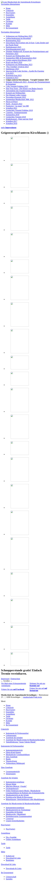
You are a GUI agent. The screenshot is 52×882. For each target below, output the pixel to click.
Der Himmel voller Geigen (16, 95)
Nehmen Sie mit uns (37, 684)
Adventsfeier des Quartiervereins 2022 (20, 91)
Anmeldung (10, 17)
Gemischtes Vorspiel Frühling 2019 (19, 110)
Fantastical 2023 (12, 78)
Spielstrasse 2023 (12, 69)
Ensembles (10, 15)
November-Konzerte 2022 (16, 97)
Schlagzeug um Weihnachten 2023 (19, 65)
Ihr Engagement (12, 28)
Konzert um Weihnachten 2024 (18, 56)
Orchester (9, 21)
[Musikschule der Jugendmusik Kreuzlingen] (21, 2)
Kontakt (9, 24)
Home (8, 8)
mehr (8, 128)
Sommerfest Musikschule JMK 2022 (20, 99)
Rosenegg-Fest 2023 (14, 75)
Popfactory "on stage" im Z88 (17, 106)
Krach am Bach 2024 (14, 62)
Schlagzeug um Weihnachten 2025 (19, 36)
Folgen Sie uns (12, 689)
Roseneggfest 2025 (13, 41)
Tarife (8, 19)
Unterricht (10, 10)
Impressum (5, 679)
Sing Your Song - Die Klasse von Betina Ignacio (24, 88)
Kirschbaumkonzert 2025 (15, 49)
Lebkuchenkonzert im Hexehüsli (18, 38)
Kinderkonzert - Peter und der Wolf (19, 119)
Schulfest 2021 (11, 108)
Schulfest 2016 (11, 123)
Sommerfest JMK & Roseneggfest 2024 (21, 58)
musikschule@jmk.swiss (32, 697)
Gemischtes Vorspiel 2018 (16, 117)
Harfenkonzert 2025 (13, 47)
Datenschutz (15, 679)
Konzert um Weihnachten (15, 93)
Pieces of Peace (12, 102)
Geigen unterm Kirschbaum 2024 (18, 60)
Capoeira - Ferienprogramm (16, 112)
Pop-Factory (10, 13)
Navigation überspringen (10, 4)
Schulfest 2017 (11, 121)
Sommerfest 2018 (12, 115)
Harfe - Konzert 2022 (14, 104)
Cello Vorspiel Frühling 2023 (17, 86)
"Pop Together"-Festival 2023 (17, 67)
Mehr (8, 26)
